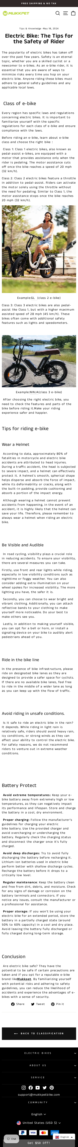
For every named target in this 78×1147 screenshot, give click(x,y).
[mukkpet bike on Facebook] (31, 1087)
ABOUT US (38, 1065)
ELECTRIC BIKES (38, 1053)
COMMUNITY (38, 1102)
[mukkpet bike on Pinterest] (52, 1087)
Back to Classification (41, 1033)
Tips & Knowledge (30, 28)
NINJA (34, 392)
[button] (64, 1137)
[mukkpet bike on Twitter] (45, 1087)
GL (33, 298)
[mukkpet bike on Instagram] (24, 1087)
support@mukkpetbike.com (39, 1095)
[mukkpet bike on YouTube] (38, 1087)
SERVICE (38, 1077)
